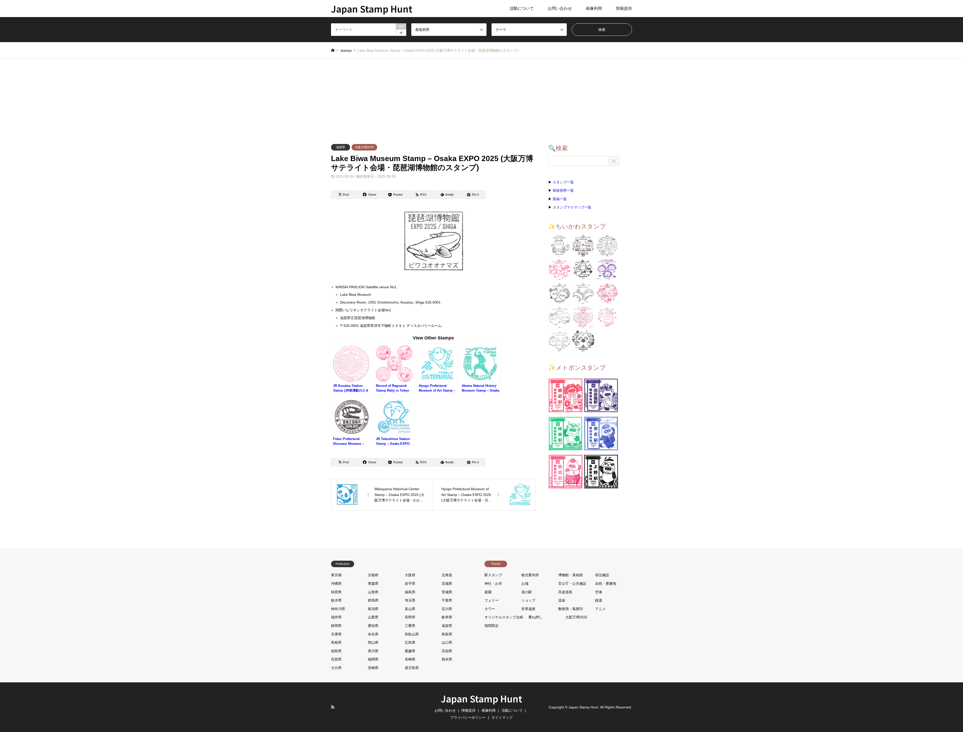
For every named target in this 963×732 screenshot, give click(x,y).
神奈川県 (338, 609)
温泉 (561, 600)
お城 (524, 583)
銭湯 (598, 600)
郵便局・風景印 (570, 609)
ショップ (528, 600)
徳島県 (336, 651)
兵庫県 (336, 634)
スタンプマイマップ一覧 (572, 207)
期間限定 (492, 626)
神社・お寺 (493, 583)
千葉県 (447, 600)
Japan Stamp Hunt (481, 698)
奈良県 (373, 634)
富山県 (410, 609)
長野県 (410, 617)
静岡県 (336, 626)
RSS (333, 707)
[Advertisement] (481, 96)
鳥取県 (447, 634)
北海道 (447, 575)
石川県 (447, 609)
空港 (598, 592)
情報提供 (624, 8)
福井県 (336, 617)
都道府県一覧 (563, 190)
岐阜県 (447, 617)
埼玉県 (410, 600)
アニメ (600, 609)
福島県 (410, 592)
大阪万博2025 (364, 147)
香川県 (373, 651)
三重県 (410, 626)
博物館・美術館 (570, 575)
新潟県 (373, 609)
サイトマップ (502, 717)
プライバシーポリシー (468, 717)
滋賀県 (340, 147)
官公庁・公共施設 (572, 583)
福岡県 (373, 659)
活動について (522, 8)
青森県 (373, 583)
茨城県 (447, 592)
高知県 (447, 651)
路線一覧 (560, 199)
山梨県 (373, 617)
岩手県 (410, 583)
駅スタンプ (493, 575)
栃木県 (336, 600)
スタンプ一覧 (563, 182)
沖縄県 (336, 583)
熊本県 (447, 659)
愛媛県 (410, 651)
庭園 (488, 592)
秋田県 (336, 592)
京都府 (373, 575)
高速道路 (565, 592)
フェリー (492, 600)
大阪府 (410, 575)
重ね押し (535, 617)
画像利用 (594, 8)
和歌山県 (412, 634)
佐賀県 (336, 659)
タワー (490, 609)
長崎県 (410, 659)
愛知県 (373, 626)
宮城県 (447, 583)
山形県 (373, 592)
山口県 (447, 642)
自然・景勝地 (605, 583)
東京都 (336, 575)
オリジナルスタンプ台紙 (504, 617)
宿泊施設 (602, 575)
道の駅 (526, 592)
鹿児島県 (412, 668)
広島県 (410, 642)
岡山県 (373, 642)
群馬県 (373, 600)
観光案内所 (530, 575)
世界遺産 (528, 609)
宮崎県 (373, 668)
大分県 (336, 668)
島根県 (336, 642)
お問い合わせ (560, 8)
